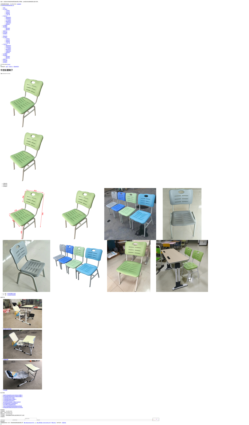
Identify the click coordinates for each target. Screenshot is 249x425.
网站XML (53, 422)
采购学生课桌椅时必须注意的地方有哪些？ (13, 395)
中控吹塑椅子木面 (11, 293)
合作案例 (5, 25)
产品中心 (5, 16)
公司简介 (8, 10)
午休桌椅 (5, 390)
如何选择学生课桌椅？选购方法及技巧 (12, 402)
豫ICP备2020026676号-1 (29, 422)
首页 (4, 7)
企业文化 (8, 11)
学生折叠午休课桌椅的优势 (9, 404)
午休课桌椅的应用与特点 (9, 400)
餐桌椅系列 (8, 21)
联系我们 (5, 33)
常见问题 (5, 32)
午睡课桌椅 (5, 359)
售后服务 (5, 26)
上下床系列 (8, 20)
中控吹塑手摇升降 (11, 294)
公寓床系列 (8, 22)
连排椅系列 (8, 18)
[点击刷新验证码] (156, 419)
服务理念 (8, 29)
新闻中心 (5, 31)
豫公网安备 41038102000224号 (44, 422)
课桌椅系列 (8, 17)
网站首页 (5, 36)
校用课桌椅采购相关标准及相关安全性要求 (13, 407)
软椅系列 (8, 24)
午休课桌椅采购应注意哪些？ (10, 399)
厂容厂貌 (8, 14)
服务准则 (8, 28)
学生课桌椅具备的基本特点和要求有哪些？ (13, 396)
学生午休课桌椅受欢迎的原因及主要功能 (12, 406)
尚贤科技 (64, 422)
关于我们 (5, 9)
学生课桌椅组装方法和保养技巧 (10, 403)
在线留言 (19, 4)
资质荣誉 (8, 13)
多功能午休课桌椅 (7, 329)
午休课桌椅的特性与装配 (9, 397)
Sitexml (8, 64)
